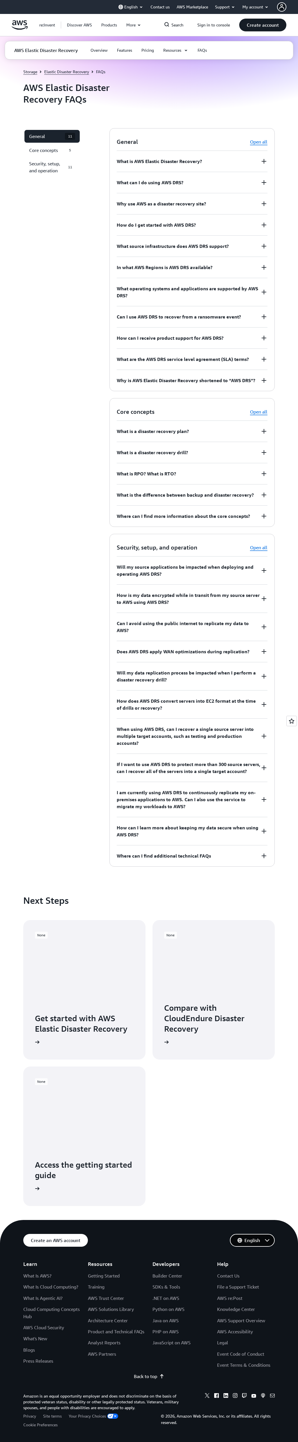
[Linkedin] (226, 1396)
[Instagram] (235, 1396)
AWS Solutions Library (111, 1309)
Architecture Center (108, 1320)
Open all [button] (258, 142)
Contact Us (228, 1276)
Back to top (145, 1376)
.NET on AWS (165, 1298)
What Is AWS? (37, 1276)
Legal (222, 1343)
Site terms (52, 1416)
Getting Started (104, 1276)
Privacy (29, 1416)
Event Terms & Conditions (243, 1365)
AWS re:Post (229, 1298)
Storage (30, 71)
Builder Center (167, 1276)
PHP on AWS (165, 1331)
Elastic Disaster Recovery (66, 71)
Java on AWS (165, 1320)
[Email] (272, 1396)
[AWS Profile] (281, 7)
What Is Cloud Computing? (50, 1287)
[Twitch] (244, 1396)
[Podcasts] (263, 1396)
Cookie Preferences (40, 1424)
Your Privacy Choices (87, 1416)
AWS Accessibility (235, 1331)
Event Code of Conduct (240, 1354)
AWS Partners (102, 1354)
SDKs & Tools (166, 1287)
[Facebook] (216, 1396)
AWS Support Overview (241, 1320)
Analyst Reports (104, 1343)
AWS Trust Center (106, 1298)
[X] (207, 1396)
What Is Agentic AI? (43, 1298)
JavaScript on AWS (171, 1343)
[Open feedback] (291, 721)
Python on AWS (168, 1309)
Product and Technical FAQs (116, 1331)
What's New (35, 1338)
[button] (79, 25)
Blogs (29, 1350)
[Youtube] (253, 1396)
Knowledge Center (236, 1309)
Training (96, 1287)
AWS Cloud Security (43, 1327)
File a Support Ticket (238, 1287)
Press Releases (38, 1361)
